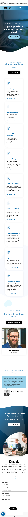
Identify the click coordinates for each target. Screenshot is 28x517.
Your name (5, 482)
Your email (5, 488)
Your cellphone (6, 493)
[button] (20, 8)
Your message (6, 499)
